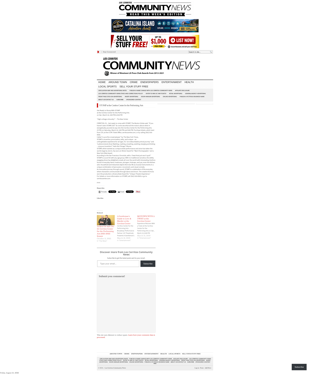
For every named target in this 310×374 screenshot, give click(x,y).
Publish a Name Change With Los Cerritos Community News (151, 90)
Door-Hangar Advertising (150, 96)
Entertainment (172, 82)
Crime (134, 82)
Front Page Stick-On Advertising (110, 96)
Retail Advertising (175, 93)
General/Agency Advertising (195, 93)
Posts (202, 368)
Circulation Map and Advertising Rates (112, 90)
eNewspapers (149, 82)
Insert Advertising (131, 96)
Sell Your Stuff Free (134, 86)
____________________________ (155, 34)
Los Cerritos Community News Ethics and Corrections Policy (120, 93)
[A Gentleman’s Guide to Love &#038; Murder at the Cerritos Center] (127, 228)
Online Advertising (170, 96)
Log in (197, 368)
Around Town (117, 82)
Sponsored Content (133, 99)
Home (102, 82)
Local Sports (107, 86)
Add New (208, 368)
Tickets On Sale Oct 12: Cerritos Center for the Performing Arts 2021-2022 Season (105, 231)
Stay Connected (109, 52)
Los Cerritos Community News (115, 368)
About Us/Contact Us (106, 99)
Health (189, 82)
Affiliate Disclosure (182, 90)
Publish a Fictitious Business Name (192, 96)
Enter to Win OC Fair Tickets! (156, 93)
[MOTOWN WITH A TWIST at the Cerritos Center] (147, 227)
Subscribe (119, 99)
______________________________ (155, 18)
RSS (155, 363)
